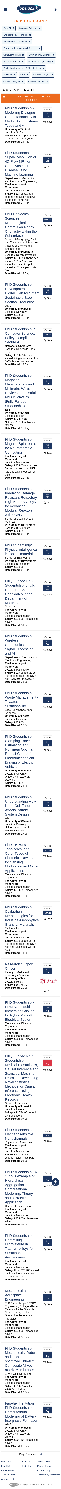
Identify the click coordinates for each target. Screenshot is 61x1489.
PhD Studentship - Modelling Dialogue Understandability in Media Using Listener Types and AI (21, 117)
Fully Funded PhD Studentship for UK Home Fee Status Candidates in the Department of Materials (20, 592)
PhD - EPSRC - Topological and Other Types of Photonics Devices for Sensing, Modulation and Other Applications (22, 858)
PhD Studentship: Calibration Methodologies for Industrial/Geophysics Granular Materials (22, 916)
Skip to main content (13, 2)
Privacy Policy (44, 1466)
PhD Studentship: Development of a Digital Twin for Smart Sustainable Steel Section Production (22, 293)
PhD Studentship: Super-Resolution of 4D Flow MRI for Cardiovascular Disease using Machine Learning (20, 163)
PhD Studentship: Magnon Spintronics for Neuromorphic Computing (20, 445)
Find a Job (6, 1461)
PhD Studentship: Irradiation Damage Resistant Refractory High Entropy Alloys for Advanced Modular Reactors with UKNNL (21, 502)
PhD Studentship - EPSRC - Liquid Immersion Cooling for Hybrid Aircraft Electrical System (19, 1011)
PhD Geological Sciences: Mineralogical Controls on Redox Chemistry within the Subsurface (21, 225)
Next (39, 1454)
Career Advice (7, 1470)
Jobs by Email (8, 1475)
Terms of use (43, 1461)
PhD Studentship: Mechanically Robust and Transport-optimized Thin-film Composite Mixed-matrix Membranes (21, 1359)
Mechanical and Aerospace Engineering (17, 1295)
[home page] (29, 13)
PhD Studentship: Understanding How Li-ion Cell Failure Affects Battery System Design (20, 805)
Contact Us (26, 1466)
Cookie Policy (43, 1470)
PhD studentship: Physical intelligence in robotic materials (21, 549)
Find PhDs (6, 1466)
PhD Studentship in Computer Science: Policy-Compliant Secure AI (20, 335)
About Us (25, 1461)
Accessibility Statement (48, 1475)
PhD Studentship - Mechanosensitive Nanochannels (19, 1134)
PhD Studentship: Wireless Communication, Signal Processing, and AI (19, 645)
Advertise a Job (8, 1479)
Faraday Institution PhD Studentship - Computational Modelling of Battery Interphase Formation (21, 1412)
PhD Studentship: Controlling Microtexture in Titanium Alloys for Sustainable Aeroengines (19, 1246)
